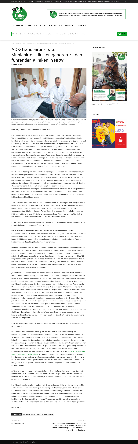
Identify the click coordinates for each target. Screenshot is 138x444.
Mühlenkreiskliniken (47, 414)
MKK (38, 414)
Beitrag (18, 43)
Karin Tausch (18, 64)
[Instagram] (125, 1)
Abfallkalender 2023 (18, 423)
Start (12, 43)
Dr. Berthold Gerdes (29, 414)
